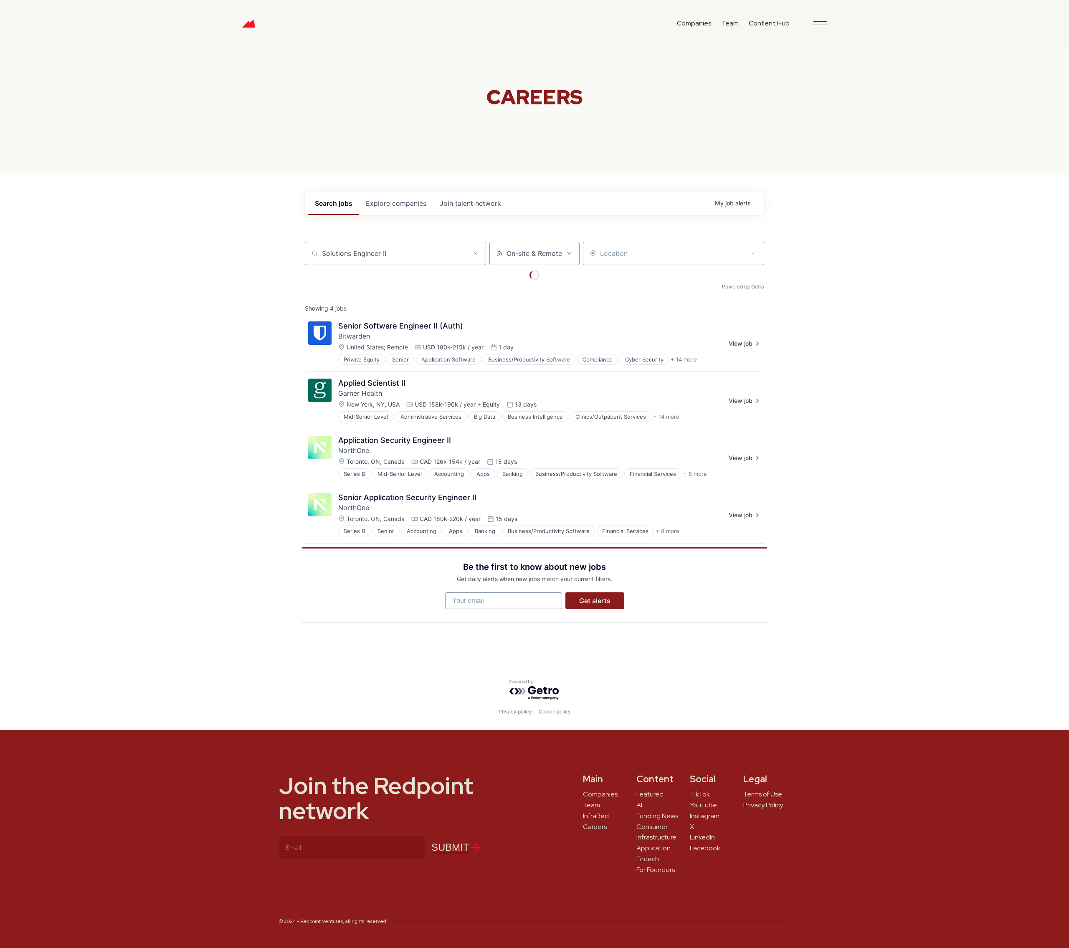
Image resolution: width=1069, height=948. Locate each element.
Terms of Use (762, 794)
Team (730, 23)
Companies (694, 23)
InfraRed (596, 816)
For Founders (655, 870)
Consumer (652, 827)
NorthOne (353, 450)
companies (396, 203)
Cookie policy (555, 711)
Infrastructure (656, 837)
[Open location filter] (753, 253)
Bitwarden (354, 336)
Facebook (705, 848)
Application (653, 848)
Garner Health (360, 393)
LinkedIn (702, 837)
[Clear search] (475, 253)
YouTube (703, 805)
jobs (333, 203)
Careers (595, 827)
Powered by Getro (743, 286)
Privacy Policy (763, 805)
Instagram (704, 816)
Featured (650, 794)
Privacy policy (515, 711)
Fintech (647, 859)
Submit (450, 847)
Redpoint (248, 27)
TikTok (700, 794)
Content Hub (769, 23)
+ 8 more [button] (695, 473)
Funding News (657, 816)
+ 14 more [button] (684, 359)
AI (639, 805)
